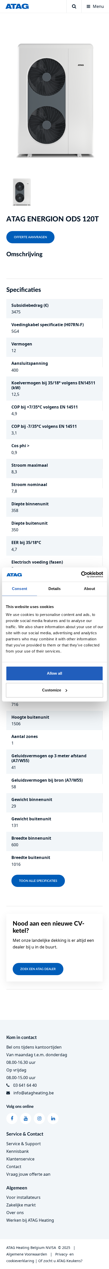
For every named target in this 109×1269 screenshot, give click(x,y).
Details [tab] (54, 588)
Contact (13, 1166)
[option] (54, 92)
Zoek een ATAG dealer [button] (38, 969)
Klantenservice (20, 1159)
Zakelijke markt (21, 1205)
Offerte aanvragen (30, 237)
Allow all (54, 673)
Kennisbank (17, 1151)
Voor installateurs (23, 1197)
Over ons (15, 1212)
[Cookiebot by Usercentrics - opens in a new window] (81, 574)
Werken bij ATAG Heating (30, 1220)
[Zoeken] (73, 6)
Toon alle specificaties (38, 880)
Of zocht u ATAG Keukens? (60, 1260)
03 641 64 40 (25, 1085)
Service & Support (23, 1143)
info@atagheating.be (33, 1093)
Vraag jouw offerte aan (28, 1174)
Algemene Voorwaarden (26, 1254)
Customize (51, 690)
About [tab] (89, 588)
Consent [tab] (19, 588)
